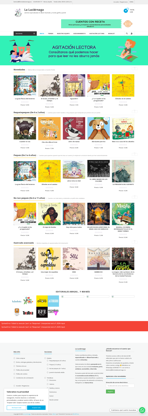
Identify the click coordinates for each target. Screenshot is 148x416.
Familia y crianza (54, 388)
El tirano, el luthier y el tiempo (49, 100)
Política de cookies (21, 374)
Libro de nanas (74, 141)
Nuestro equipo (63, 33)
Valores (51, 384)
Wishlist (111, 33)
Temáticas (50, 378)
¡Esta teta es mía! (74, 181)
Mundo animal (53, 400)
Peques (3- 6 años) (55, 364)
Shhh (74, 272)
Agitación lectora (96, 33)
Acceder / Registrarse (121, 2)
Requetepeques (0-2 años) (57, 361)
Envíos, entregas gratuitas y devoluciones (29, 362)
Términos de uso (21, 366)
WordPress (76, 414)
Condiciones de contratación (25, 378)
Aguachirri (74, 99)
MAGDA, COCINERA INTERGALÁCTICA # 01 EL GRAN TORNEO (123, 229)
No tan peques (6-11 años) (57, 368)
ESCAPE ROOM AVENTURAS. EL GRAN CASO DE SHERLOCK (98, 228)
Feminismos (53, 392)
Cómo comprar (20, 358)
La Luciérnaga (34, 10)
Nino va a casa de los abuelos (123, 141)
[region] (26, 400)
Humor (51, 396)
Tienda (50, 33)
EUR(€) (131, 2)
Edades (49, 358)
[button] (142, 410)
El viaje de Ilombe (49, 227)
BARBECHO (99, 272)
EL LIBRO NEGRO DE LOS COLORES (98, 180)
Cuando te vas (24, 141)
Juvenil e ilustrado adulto (57, 372)
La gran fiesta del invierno (25, 99)
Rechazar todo (16, 408)
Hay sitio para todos (74, 227)
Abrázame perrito (98, 141)
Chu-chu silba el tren (49, 142)
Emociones (52, 380)
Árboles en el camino (123, 99)
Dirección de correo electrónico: (117, 382)
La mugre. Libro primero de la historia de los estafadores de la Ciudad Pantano (123, 274)
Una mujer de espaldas (49, 272)
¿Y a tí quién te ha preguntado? (98, 100)
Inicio (42, 33)
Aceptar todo (36, 408)
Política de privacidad (22, 370)
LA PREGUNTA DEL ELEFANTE (123, 184)
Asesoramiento (79, 33)
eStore (54, 414)
